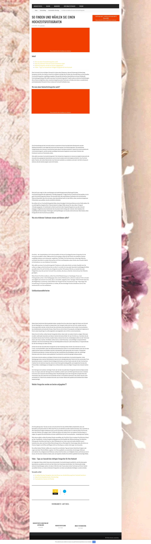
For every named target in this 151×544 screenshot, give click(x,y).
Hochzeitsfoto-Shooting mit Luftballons (40, 524)
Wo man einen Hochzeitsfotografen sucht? (46, 61)
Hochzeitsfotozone (60, 526)
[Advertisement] (60, 39)
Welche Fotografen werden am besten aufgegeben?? (49, 65)
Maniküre (57, 6)
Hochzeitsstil (38, 6)
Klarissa (42, 25)
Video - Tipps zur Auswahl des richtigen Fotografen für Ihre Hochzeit (53, 67)
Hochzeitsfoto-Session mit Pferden (44, 479)
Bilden (48, 6)
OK (94, 541)
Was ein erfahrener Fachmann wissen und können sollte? (50, 63)
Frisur (81, 6)
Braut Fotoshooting (80, 526)
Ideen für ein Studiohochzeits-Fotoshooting (46, 477)
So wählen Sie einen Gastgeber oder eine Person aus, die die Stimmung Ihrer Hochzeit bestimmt (60, 475)
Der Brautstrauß (69, 6)
